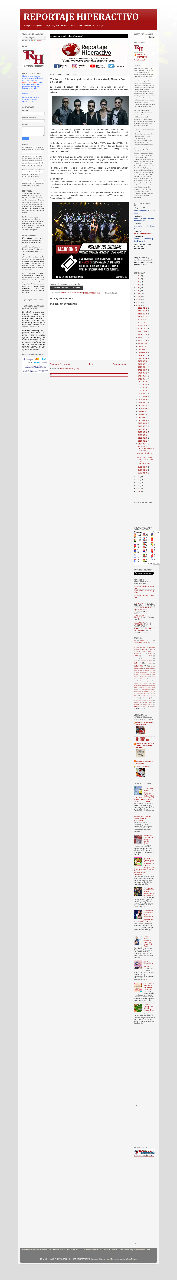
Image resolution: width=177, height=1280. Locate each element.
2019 (138, 296)
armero (136, 660)
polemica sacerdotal (147, 689)
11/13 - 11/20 (143, 326)
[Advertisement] (144, 1065)
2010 (138, 491)
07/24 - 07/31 (143, 373)
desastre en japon (150, 670)
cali (135, 662)
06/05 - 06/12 (143, 394)
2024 (138, 282)
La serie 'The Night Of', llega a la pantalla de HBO (144, 608)
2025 (138, 279)
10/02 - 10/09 (143, 343)
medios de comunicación (147, 687)
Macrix (144, 649)
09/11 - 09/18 (143, 352)
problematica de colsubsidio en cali (144, 691)
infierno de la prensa (145, 681)
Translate (39, 41)
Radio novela (143, 653)
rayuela (143, 695)
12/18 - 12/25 (143, 311)
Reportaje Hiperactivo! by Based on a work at (38, 1250)
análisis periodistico (147, 658)
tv (134, 708)
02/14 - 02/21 (143, 441)
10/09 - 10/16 (143, 340)
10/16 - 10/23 (143, 337)
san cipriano (139, 700)
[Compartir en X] (111, 293)
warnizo (141, 708)
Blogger (133, 1259)
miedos (137, 689)
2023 (138, 285)
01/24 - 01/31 (143, 470)
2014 (138, 480)
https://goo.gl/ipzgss (142, 233)
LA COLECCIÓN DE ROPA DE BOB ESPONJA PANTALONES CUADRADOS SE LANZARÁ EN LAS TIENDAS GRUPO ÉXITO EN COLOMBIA (144, 794)
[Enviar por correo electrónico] (106, 293)
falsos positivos (145, 674)
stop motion (148, 702)
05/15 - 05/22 (143, 402)
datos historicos (138, 670)
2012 (138, 486)
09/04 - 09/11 (143, 355)
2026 (138, 276)
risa (154, 698)
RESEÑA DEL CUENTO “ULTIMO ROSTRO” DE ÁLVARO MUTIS (142, 818)
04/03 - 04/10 (143, 420)
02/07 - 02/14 (143, 444)
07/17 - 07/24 (143, 376)
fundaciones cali (144, 676)
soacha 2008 (138, 702)
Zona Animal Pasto (143, 767)
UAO (151, 653)
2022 (138, 288)
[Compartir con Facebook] (113, 293)
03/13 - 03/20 (143, 429)
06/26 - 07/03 (143, 385)
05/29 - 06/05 (143, 397)
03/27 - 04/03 (143, 423)
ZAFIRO (136, 656)
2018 (138, 299)
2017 (138, 302)
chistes (149, 663)
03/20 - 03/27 (143, 426)
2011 (138, 488)
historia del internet (141, 678)
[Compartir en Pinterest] (115, 293)
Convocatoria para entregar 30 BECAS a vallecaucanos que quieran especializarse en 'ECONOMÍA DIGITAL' (144, 916)
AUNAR (142, 640)
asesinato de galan (146, 660)
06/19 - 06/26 (143, 388)
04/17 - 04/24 (143, 414)
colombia (138, 665)
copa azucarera (148, 668)
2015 (138, 477)
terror (145, 706)
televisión (137, 706)
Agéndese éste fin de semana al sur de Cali (145, 454)
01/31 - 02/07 (143, 467)
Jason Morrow (110, 1259)
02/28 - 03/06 (143, 435)
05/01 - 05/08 (143, 408)
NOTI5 (153, 649)
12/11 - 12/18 (143, 314)
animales (136, 658)
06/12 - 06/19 (143, 391)
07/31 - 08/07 (143, 370)
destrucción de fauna (142, 672)
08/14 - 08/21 (143, 364)
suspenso (136, 704)
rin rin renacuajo (145, 698)
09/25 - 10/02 (143, 346)
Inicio (91, 364)
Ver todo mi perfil (139, 60)
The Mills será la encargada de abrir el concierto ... (145, 448)
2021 (138, 291)
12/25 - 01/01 (143, 308)
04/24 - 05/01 (143, 411)
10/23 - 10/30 (143, 335)
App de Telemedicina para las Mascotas (148, 964)
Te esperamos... (139, 603)
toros (151, 706)
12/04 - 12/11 (143, 317)
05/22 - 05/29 (143, 399)
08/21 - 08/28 (143, 361)
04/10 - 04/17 (143, 417)
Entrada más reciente (60, 364)
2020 (138, 293)
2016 (138, 305)
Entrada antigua (120, 364)
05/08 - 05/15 (143, 405)
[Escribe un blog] (108, 293)
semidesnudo (149, 700)
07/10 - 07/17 (143, 379)
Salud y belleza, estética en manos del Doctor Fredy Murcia (148, 941)
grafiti (153, 676)
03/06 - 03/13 (143, 432)
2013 (138, 482)
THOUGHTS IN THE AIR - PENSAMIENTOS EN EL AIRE (145, 745)
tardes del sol (147, 704)
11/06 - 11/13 (143, 329)
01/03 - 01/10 (143, 473)
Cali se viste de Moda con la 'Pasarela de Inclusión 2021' (149, 986)
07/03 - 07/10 (143, 382)
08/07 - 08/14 (143, 367)
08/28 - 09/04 (143, 358)
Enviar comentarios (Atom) (69, 369)
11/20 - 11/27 (143, 323)
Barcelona (149, 640)
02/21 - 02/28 (143, 438)
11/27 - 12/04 (143, 320)
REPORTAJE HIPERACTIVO (81, 17)
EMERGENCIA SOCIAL (141, 642)
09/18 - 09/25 (143, 349)
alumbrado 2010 (147, 656)
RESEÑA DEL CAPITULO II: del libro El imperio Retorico (148, 839)
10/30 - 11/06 (143, 332)
